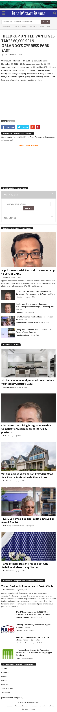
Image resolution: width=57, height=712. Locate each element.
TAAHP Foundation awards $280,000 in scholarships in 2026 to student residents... (33, 613)
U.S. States (10, 217)
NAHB (19, 630)
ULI (18, 658)
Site (15, 26)
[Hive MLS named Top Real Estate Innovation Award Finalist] (8, 321)
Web (48, 26)
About (51, 706)
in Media (32, 26)
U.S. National (11, 194)
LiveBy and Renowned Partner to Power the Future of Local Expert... (34, 330)
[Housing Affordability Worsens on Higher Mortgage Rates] (8, 628)
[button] (53, 13)
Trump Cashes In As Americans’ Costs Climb (27, 586)
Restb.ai (5, 277)
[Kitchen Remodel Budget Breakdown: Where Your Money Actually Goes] (28, 363)
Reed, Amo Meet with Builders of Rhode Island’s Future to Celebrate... (32, 638)
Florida (3, 677)
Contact (25, 709)
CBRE (5, 55)
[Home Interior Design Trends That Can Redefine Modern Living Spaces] (28, 546)
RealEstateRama (23, 335)
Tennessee (5, 692)
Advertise (43, 706)
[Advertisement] (28, 101)
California (4, 673)
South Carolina (7, 688)
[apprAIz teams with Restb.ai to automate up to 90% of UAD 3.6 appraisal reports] (28, 249)
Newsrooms (7, 706)
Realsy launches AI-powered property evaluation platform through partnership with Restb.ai (35, 306)
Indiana (4, 681)
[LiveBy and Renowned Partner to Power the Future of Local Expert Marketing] (8, 333)
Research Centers (21, 706)
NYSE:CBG (11, 121)
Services (34, 706)
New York (5, 685)
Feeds (33, 709)
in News (23, 26)
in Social (41, 26)
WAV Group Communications (27, 322)
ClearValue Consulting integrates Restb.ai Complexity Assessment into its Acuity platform (35, 292)
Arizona (4, 669)
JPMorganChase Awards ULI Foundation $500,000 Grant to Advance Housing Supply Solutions (34, 652)
